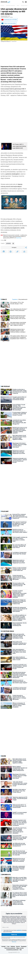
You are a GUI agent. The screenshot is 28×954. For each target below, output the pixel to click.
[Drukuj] (11, 251)
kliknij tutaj (14, 941)
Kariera (18, 946)
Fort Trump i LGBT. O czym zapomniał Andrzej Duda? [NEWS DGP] (19, 146)
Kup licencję (18, 237)
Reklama (13, 946)
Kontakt (4, 946)
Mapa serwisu (20, 948)
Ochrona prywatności (9, 948)
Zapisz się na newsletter (10, 23)
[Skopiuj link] (17, 251)
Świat (18, 5)
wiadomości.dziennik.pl (10, 5)
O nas (8, 946)
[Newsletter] (4, 251)
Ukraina (8, 243)
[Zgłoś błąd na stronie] (24, 251)
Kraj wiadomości (23, 299)
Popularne (14, 299)
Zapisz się (14, 934)
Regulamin (23, 946)
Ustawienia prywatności (12, 949)
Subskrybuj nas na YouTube (10, 19)
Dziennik (2, 5)
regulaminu (19, 930)
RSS (21, 949)
